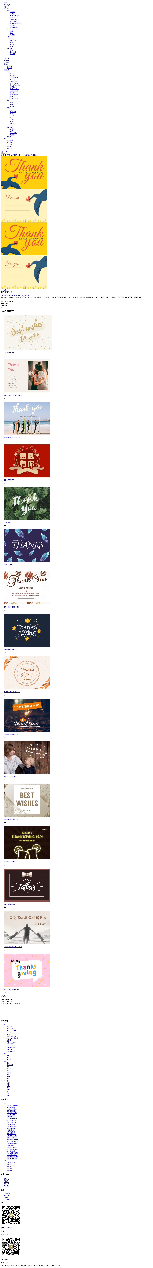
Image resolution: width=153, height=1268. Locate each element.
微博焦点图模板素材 (12, 1157)
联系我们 (6, 1180)
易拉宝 (12, 119)
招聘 (13, 155)
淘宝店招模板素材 (12, 1141)
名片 (11, 38)
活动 (16, 155)
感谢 (2, 295)
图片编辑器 (13, 52)
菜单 (11, 125)
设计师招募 (7, 4)
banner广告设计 (14, 19)
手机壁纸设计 (14, 98)
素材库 (6, 2)
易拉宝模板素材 (11, 1128)
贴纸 (11, 31)
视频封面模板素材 (12, 1147)
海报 (11, 46)
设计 (8, 10)
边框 (11, 33)
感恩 (5, 295)
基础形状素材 (11, 1162)
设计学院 (6, 6)
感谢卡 (8, 295)
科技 (10, 155)
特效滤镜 (12, 54)
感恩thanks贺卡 (8, 564)
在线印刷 (6, 62)
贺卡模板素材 (11, 1151)
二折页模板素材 (11, 1122)
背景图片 (12, 35)
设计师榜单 (10, 142)
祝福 (17, 295)
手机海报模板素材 (12, 1109)
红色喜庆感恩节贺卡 (9, 480)
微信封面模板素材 (12, 1155)
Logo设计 (12, 92)
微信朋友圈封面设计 (16, 23)
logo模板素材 (10, 1145)
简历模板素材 (11, 1132)
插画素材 (9, 1166)
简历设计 (12, 96)
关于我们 (6, 1182)
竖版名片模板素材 (12, 1116)
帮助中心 (6, 1178)
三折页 (12, 121)
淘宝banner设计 (14, 27)
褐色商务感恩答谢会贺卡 (11, 819)
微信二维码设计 (14, 21)
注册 (6, 151)
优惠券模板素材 (11, 1126)
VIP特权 (9, 146)
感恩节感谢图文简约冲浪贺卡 (12, 437)
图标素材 (9, 1168)
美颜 (11, 50)
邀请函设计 (13, 13)
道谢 (14, 295)
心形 (22, 295)
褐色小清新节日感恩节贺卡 (11, 607)
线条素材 (9, 1164)
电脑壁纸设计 (14, 94)
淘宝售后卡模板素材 (12, 1139)
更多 (5, 138)
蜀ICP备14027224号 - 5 (33, 1266)
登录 (2, 151)
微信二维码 (27, 155)
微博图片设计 (14, 91)
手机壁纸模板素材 (12, 1113)
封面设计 (12, 25)
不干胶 (12, 44)
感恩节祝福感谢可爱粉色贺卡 (12, 989)
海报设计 (12, 12)
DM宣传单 (13, 40)
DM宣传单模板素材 (12, 1118)
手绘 (25, 295)
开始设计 (6, 58)
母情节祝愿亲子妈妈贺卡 (11, 777)
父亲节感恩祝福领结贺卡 (11, 904)
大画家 (9, 136)
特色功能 (6, 8)
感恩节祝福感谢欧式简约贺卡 (12, 692)
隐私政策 (6, 1185)
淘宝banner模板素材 (12, 1137)
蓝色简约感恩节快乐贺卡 (11, 649)
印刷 (8, 36)
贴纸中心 (9, 68)
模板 (5, 1103)
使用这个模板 (4, 303)
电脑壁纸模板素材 (12, 1143)
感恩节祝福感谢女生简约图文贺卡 (13, 395)
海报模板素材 (11, 1107)
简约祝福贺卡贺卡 (9, 352)
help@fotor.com (8, 1262)
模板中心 (9, 66)
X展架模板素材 (11, 1130)
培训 (7, 155)
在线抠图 (12, 129)
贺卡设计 (12, 17)
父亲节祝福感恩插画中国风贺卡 (13, 947)
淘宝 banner (21, 155)
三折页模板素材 (11, 1120)
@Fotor (6, 1259)
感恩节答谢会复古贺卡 (10, 862)
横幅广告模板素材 (12, 1136)
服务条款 (6, 1184)
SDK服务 (9, 148)
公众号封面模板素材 (12, 1105)
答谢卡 (28, 295)
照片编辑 (9, 48)
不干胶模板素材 (11, 1134)
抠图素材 (9, 1170)
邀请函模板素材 (11, 1111)
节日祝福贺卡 (7, 522)
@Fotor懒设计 (8, 1228)
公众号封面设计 (14, 15)
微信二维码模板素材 (12, 1153)
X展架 (12, 123)
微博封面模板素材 (12, 1158)
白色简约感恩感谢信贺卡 (11, 734)
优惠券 (12, 42)
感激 (12, 295)
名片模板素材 (11, 1115)
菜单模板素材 (11, 1124)
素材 (8, 29)
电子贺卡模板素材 (12, 1149)
